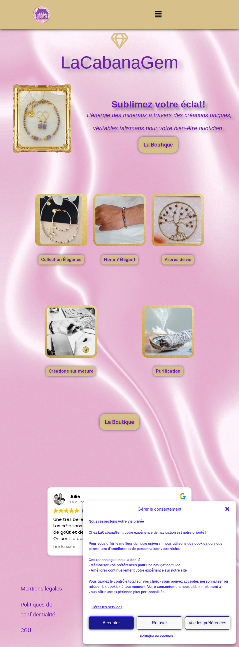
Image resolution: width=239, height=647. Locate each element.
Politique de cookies (156, 636)
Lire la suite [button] (64, 546)
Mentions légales (41, 588)
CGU (25, 630)
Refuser (159, 622)
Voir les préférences (207, 622)
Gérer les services (107, 607)
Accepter (111, 622)
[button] (227, 509)
